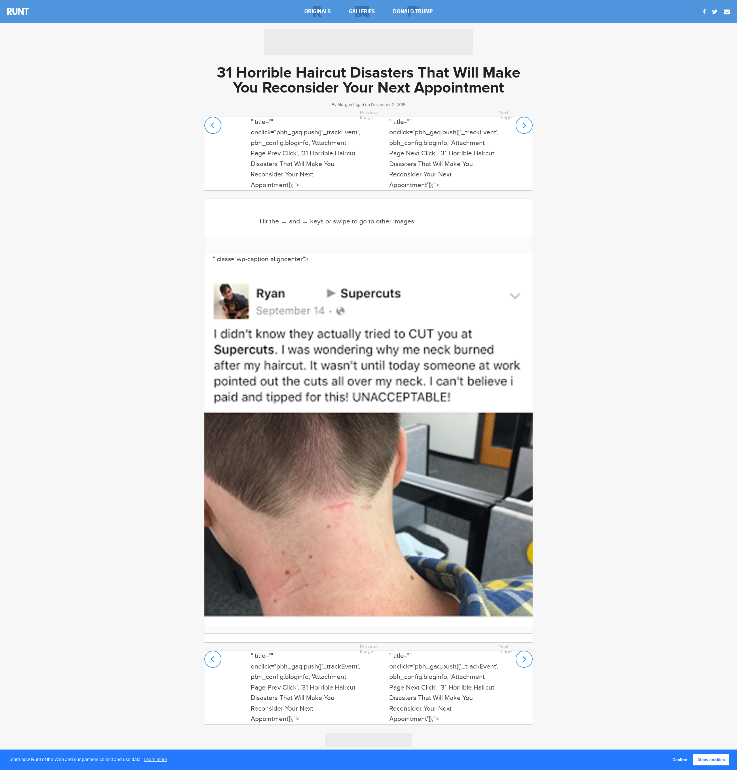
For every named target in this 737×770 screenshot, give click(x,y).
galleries (362, 11)
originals (317, 11)
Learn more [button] (155, 759)
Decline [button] (680, 759)
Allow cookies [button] (711, 759)
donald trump (413, 11)
